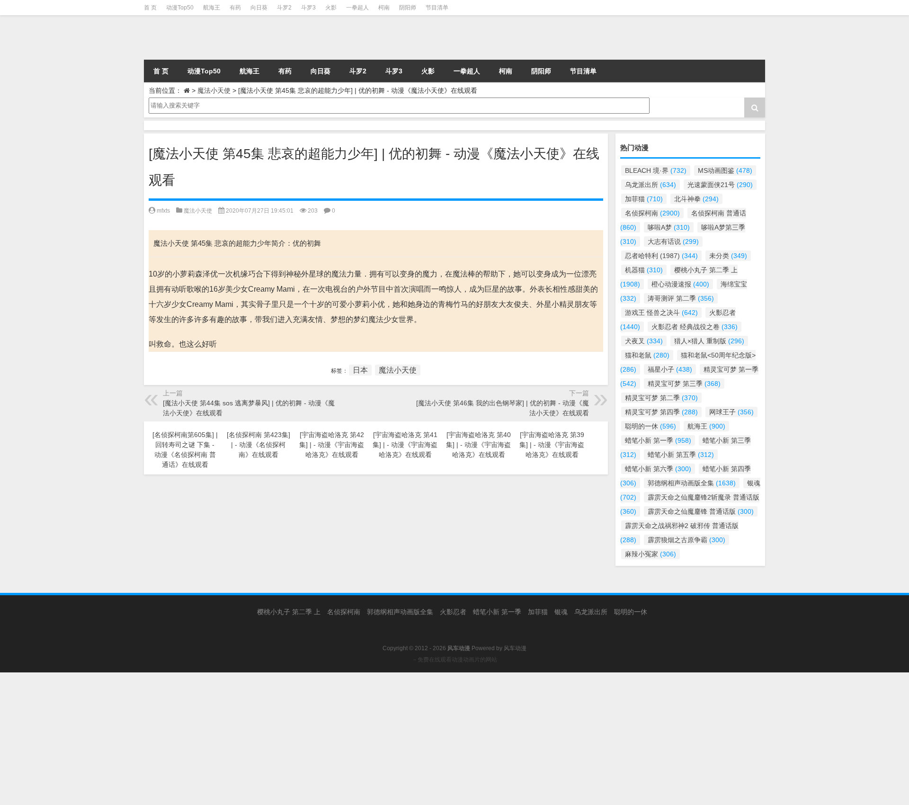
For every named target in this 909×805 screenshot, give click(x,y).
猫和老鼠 (647, 355)
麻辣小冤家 (650, 554)
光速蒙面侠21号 (720, 184)
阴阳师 (407, 7)
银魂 (561, 612)
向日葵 (258, 7)
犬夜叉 (644, 341)
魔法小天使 (214, 90)
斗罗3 (308, 7)
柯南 (384, 7)
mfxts (163, 210)
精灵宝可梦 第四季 (661, 412)
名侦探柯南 (652, 213)
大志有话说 (673, 241)
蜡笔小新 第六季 (658, 469)
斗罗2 (284, 7)
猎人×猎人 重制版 (709, 341)
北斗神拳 (696, 199)
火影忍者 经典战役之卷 (694, 327)
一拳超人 (357, 7)
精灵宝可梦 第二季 (661, 398)
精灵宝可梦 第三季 (684, 383)
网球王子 (731, 412)
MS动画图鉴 (725, 170)
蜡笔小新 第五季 (681, 454)
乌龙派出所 (650, 184)
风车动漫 (515, 648)
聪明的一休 (650, 426)
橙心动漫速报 (680, 284)
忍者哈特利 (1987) (661, 255)
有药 (235, 7)
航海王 (211, 7)
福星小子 (670, 369)
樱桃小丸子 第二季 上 (289, 612)
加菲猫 (644, 199)
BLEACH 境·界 (655, 170)
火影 (331, 7)
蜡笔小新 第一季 (658, 440)
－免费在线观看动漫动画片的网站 (454, 659)
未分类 (728, 255)
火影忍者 (453, 612)
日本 (360, 370)
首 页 (150, 7)
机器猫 (644, 270)
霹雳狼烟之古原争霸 (686, 540)
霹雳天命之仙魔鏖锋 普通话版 (701, 511)
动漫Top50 (180, 7)
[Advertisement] (284, 738)
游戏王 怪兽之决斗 (661, 312)
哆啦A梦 (669, 227)
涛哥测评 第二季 (681, 298)
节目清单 (437, 7)
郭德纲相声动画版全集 (692, 483)
